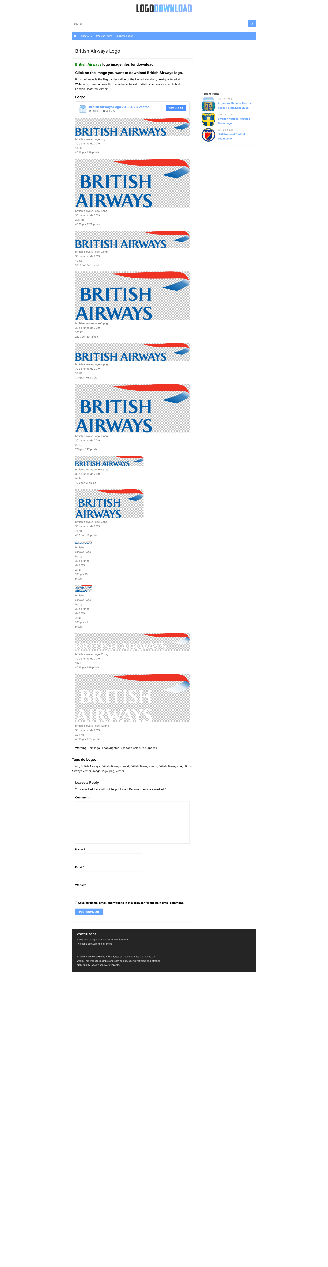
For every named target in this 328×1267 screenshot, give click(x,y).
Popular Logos (104, 35)
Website (80, 885)
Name (80, 849)
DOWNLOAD (176, 108)
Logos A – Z (86, 35)
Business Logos (124, 35)
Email (80, 867)
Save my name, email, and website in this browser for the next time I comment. (131, 902)
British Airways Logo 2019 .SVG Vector (119, 107)
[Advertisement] (221, 66)
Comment (83, 797)
